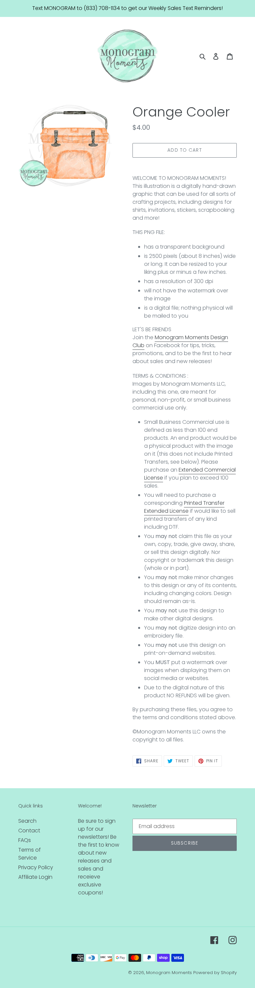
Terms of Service (29, 854)
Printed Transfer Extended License (184, 507)
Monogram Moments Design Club (180, 341)
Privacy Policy (35, 867)
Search (27, 821)
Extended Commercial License (190, 474)
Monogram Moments (169, 972)
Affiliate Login (35, 877)
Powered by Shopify (215, 972)
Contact (29, 830)
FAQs (24, 840)
